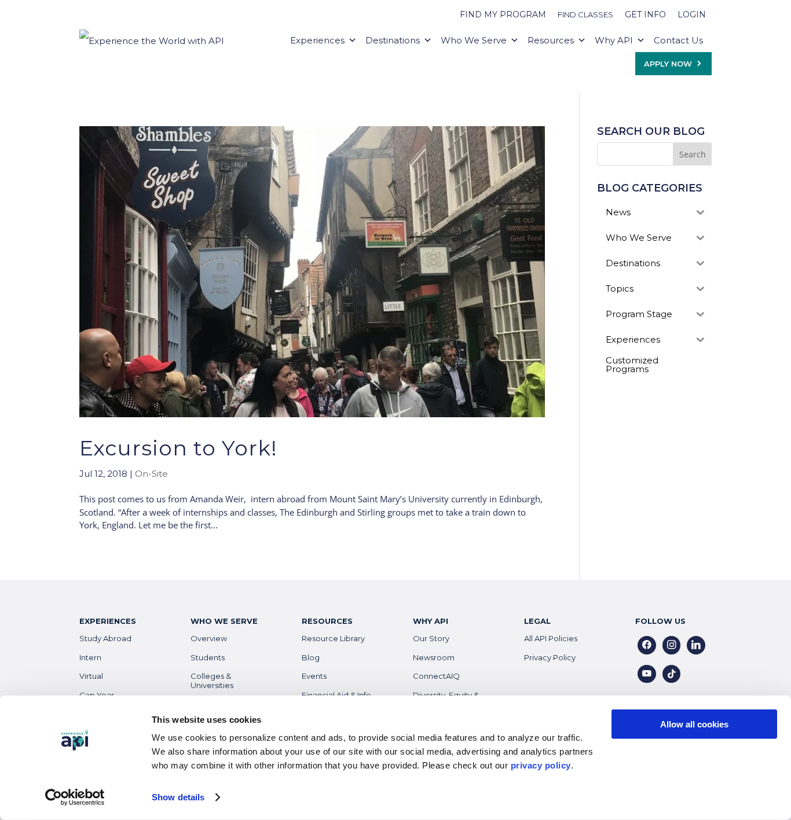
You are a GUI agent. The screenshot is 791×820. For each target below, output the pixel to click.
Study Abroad (105, 638)
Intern (90, 657)
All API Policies (550, 638)
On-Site (151, 473)
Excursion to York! (178, 448)
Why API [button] (614, 40)
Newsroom (434, 657)
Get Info (645, 14)
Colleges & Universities (212, 680)
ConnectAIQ (436, 676)
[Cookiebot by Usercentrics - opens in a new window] (75, 797)
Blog (311, 657)
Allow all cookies (694, 724)
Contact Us (678, 40)
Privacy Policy (550, 657)
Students (208, 657)
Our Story (431, 638)
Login (692, 14)
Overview (209, 638)
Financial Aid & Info (336, 695)
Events (314, 676)
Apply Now (668, 63)
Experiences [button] (317, 40)
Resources (551, 40)
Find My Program (503, 14)
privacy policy (541, 765)
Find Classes (585, 14)
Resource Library (333, 638)
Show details (178, 797)
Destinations (392, 40)
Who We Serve (474, 40)
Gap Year (96, 695)
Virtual (91, 676)
